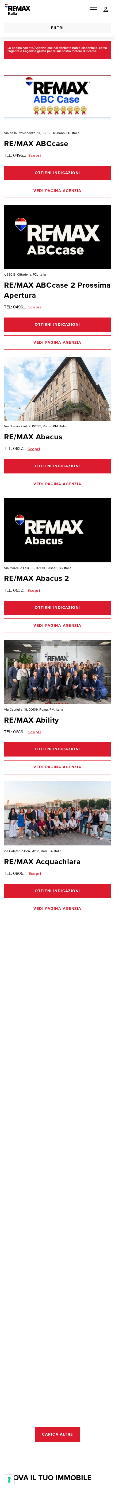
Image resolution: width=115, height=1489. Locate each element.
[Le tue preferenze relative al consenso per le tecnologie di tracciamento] (9, 1480)
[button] (93, 9)
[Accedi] (105, 9)
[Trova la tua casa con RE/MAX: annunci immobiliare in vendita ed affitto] (17, 9)
